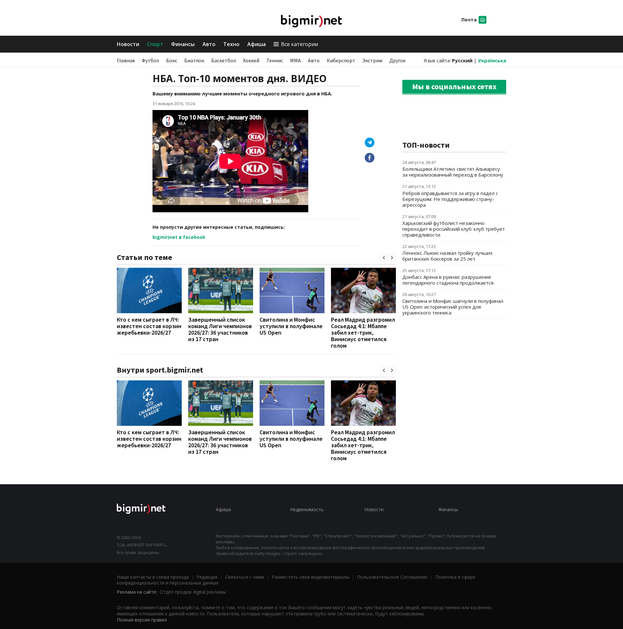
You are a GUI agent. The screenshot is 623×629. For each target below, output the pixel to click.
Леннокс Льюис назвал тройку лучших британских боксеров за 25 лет (447, 256)
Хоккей (251, 60)
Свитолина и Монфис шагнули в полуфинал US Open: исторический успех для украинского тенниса (452, 307)
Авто (208, 44)
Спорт (155, 44)
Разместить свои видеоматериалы (310, 577)
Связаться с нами (244, 577)
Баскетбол (223, 60)
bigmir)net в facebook (179, 237)
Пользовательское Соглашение (392, 577)
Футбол (150, 60)
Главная (126, 60)
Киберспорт (341, 60)
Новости (128, 44)
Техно (231, 44)
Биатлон (194, 60)
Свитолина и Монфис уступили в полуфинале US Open (291, 326)
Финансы (183, 44)
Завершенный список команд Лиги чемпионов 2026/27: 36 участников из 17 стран (220, 329)
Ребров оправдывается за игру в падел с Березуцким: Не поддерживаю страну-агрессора (450, 199)
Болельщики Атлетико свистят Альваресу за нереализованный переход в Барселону (452, 172)
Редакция (207, 577)
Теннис (274, 60)
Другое (397, 60)
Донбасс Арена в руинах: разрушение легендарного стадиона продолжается (448, 280)
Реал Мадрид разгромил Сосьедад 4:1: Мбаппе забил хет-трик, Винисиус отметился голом (363, 332)
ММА (295, 60)
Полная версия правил (142, 620)
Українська (492, 60)
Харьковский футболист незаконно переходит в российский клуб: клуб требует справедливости (453, 229)
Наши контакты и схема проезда (153, 577)
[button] (384, 258)
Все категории (299, 44)
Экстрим (372, 60)
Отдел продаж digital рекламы (193, 592)
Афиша (256, 44)
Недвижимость (307, 509)
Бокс (171, 60)
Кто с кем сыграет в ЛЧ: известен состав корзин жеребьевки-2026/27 (149, 326)
